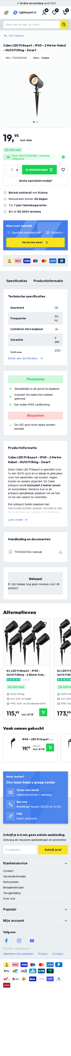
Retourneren (11, 882)
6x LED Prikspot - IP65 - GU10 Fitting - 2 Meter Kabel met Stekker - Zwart (26, 673)
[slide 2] (37, 122)
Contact (8, 871)
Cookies (57, 954)
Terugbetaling (12, 893)
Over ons (9, 898)
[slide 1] (34, 122)
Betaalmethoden (13, 887)
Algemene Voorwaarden (18, 954)
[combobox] (31, 24)
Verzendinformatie (14, 876)
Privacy (43, 954)
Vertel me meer (32, 242)
